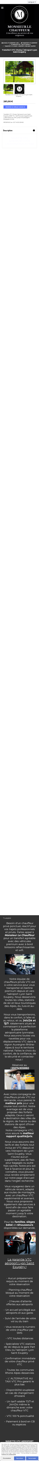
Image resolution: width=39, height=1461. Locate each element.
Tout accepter (32, 1458)
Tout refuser (19, 1458)
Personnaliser (7, 1458)
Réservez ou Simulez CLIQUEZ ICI (15, 107)
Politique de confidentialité (9, 1454)
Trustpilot (7, 918)
